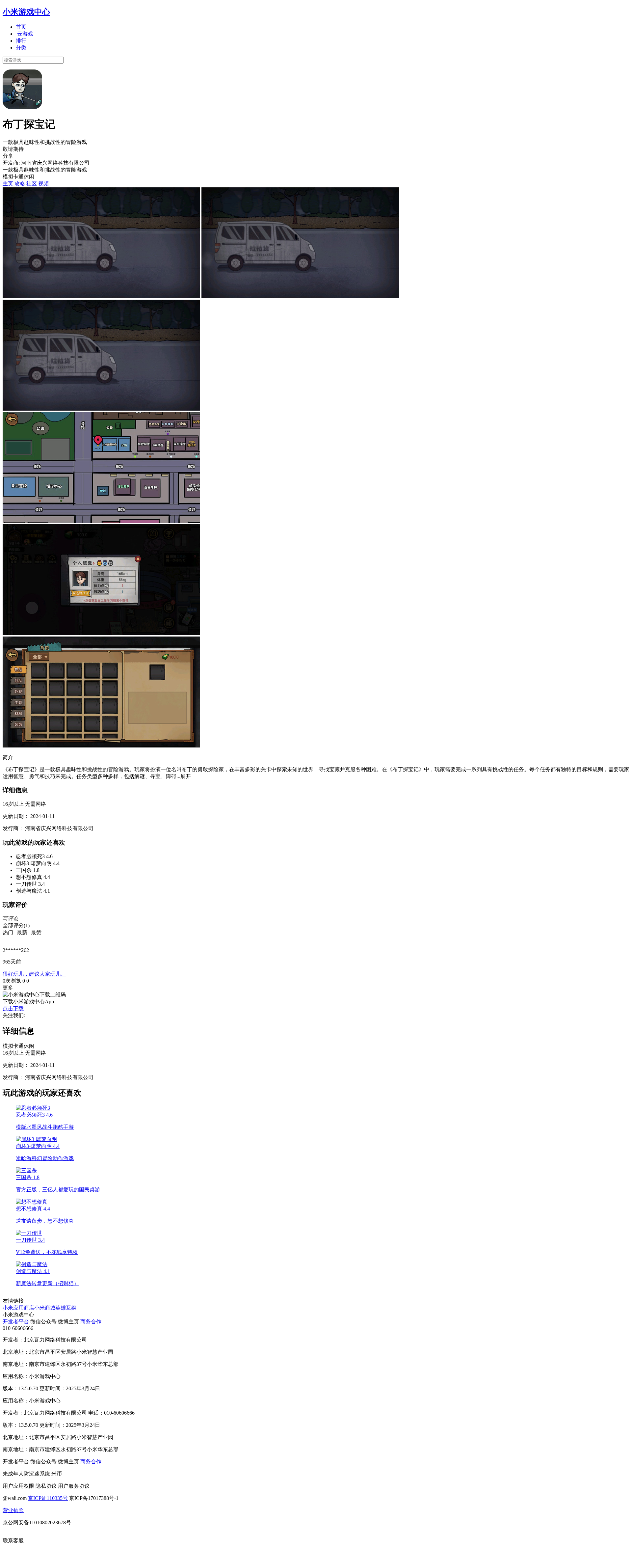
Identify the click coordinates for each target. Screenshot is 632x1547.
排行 (21, 40)
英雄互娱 (65, 1308)
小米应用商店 (18, 1308)
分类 (21, 47)
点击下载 (13, 1008)
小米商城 (44, 1308)
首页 (21, 27)
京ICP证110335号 (48, 1498)
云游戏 (25, 34)
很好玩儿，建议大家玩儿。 (34, 974)
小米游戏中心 (26, 12)
